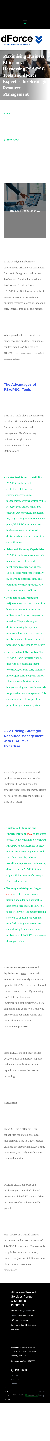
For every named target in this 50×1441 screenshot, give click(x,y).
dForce (7, 731)
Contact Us (15, 1384)
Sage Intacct (26, 1311)
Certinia (14, 1315)
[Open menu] (25, 22)
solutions (7, 297)
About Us (15, 1379)
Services (14, 1375)
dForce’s (27, 335)
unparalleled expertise (26, 772)
